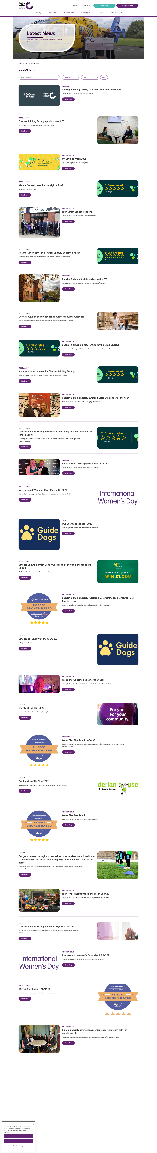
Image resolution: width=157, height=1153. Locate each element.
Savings (39, 13)
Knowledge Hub (86, 13)
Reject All (18, 1141)
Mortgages (53, 13)
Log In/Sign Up (128, 6)
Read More (68, 99)
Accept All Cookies (18, 1136)
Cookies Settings (18, 1146)
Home (20, 63)
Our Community (117, 13)
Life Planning (69, 13)
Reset (104, 77)
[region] (18, 1136)
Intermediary (104, 6)
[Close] (33, 1124)
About (102, 13)
